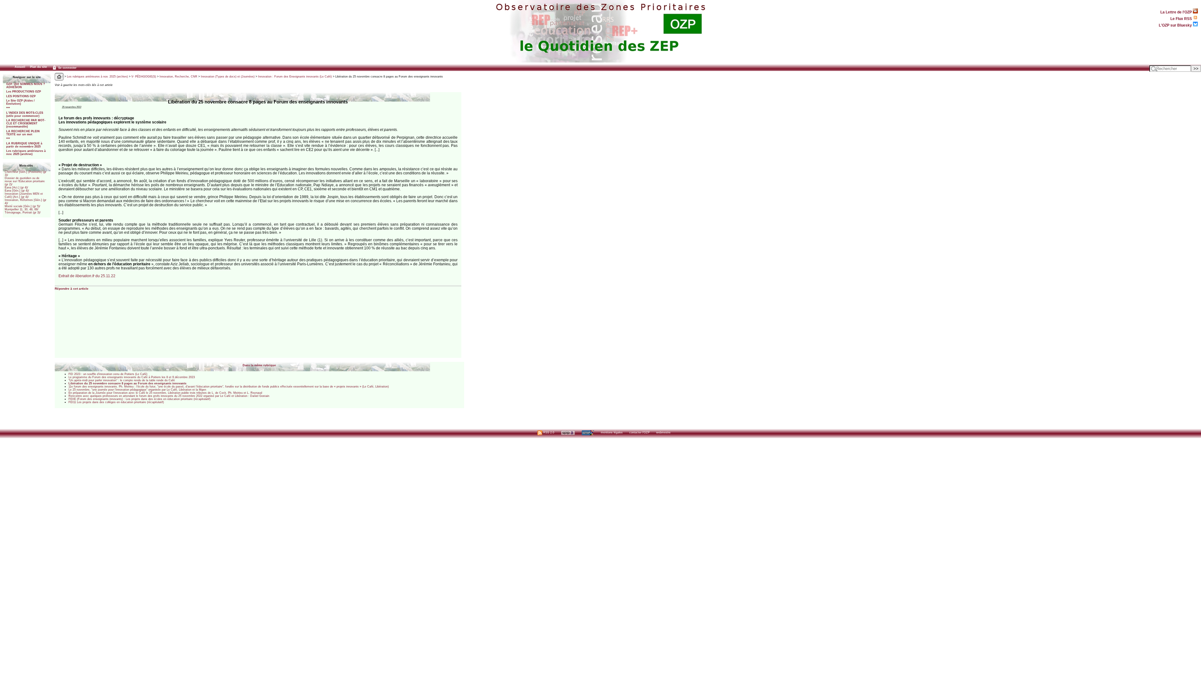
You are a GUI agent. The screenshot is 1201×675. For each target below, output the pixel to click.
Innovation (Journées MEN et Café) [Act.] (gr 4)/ (24, 195)
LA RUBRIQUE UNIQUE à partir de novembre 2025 (24, 145)
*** (8, 108)
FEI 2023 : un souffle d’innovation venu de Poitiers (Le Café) (107, 374)
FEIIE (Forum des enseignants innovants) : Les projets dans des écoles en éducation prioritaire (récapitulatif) (139, 399)
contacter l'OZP (639, 432)
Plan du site (38, 66)
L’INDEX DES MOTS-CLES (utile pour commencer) (24, 114)
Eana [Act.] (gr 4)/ (16, 187)
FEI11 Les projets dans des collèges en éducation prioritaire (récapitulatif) (116, 402)
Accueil (20, 66)
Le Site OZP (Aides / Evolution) (20, 102)
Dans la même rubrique (259, 365)
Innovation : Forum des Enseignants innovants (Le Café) (295, 76)
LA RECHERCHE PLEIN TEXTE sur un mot (23, 133)
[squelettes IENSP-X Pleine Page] (588, 432)
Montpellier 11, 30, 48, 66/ (21, 209)
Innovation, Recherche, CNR (178, 76)
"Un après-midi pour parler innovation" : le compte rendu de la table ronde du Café (121, 380)
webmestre (663, 432)
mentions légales (612, 432)
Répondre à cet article (72, 288)
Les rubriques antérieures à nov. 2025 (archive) (26, 152)
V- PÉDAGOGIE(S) (143, 76)
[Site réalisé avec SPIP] (568, 432)
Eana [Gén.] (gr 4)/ (17, 190)
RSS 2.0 (548, 432)
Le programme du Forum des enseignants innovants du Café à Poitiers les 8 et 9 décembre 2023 (131, 377)
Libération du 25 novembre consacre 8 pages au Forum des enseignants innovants (127, 383)
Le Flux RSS (1181, 19)
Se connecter (67, 67)
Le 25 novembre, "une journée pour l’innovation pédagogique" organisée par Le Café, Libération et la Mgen (137, 389)
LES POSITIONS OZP (21, 96)
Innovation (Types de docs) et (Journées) (228, 76)
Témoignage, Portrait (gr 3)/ (23, 212)
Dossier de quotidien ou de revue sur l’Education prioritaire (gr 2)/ (25, 181)
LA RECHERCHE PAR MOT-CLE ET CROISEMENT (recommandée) (25, 123)
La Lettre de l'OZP (1176, 12)
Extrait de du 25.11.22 (86, 276)
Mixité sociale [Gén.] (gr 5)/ (22, 206)
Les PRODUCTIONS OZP (23, 91)
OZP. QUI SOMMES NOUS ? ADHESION (25, 85)
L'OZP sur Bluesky (1176, 25)
